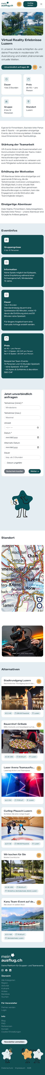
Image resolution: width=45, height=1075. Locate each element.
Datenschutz (7, 1068)
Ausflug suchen (30, 4)
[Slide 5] (31, 653)
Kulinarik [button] (5, 988)
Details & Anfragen (23, 698)
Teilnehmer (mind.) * (13, 403)
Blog (3, 1021)
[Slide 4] (26, 653)
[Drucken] (40, 67)
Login (3, 1010)
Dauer (7, 453)
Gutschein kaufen (14, 471)
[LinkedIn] (10, 970)
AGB (29, 1068)
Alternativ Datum (12, 443)
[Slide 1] (20, 32)
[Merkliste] (19, 4)
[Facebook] (6, 970)
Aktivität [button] (5, 986)
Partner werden (8, 1007)
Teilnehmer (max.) (12, 413)
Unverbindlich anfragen (15, 67)
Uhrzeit (7, 423)
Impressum (20, 1068)
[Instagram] (2, 970)
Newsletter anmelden (14, 1042)
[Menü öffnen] (41, 4)
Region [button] (4, 983)
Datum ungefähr (14, 463)
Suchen (5, 997)
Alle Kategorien (8, 980)
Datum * (8, 433)
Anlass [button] (4, 991)
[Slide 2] (24, 32)
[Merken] (35, 67)
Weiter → (35, 471)
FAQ (3, 1023)
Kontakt (4, 1029)
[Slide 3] (22, 653)
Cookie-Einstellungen (11, 1032)
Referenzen (6, 1026)
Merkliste (5, 994)
